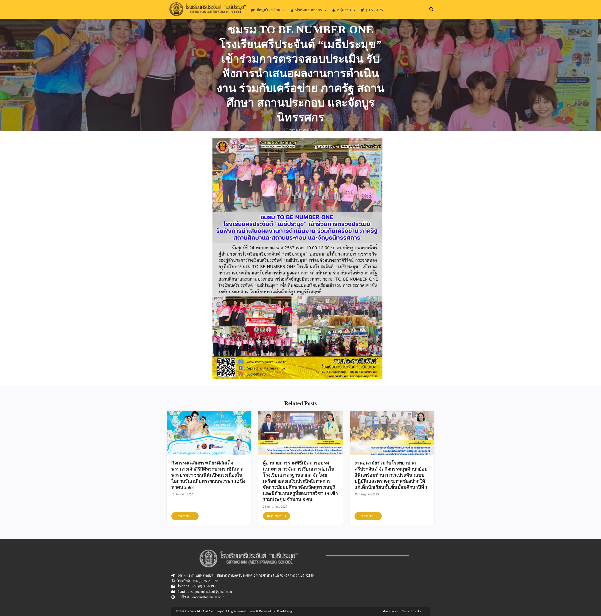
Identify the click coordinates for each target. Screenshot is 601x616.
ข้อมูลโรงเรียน (268, 10)
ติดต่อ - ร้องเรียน (269, 30)
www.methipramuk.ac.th (208, 597)
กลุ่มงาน (344, 10)
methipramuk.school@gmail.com (210, 591)
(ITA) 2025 (374, 10)
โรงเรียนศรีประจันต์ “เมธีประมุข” (204, 611)
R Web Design (285, 611)
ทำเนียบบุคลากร (308, 10)
